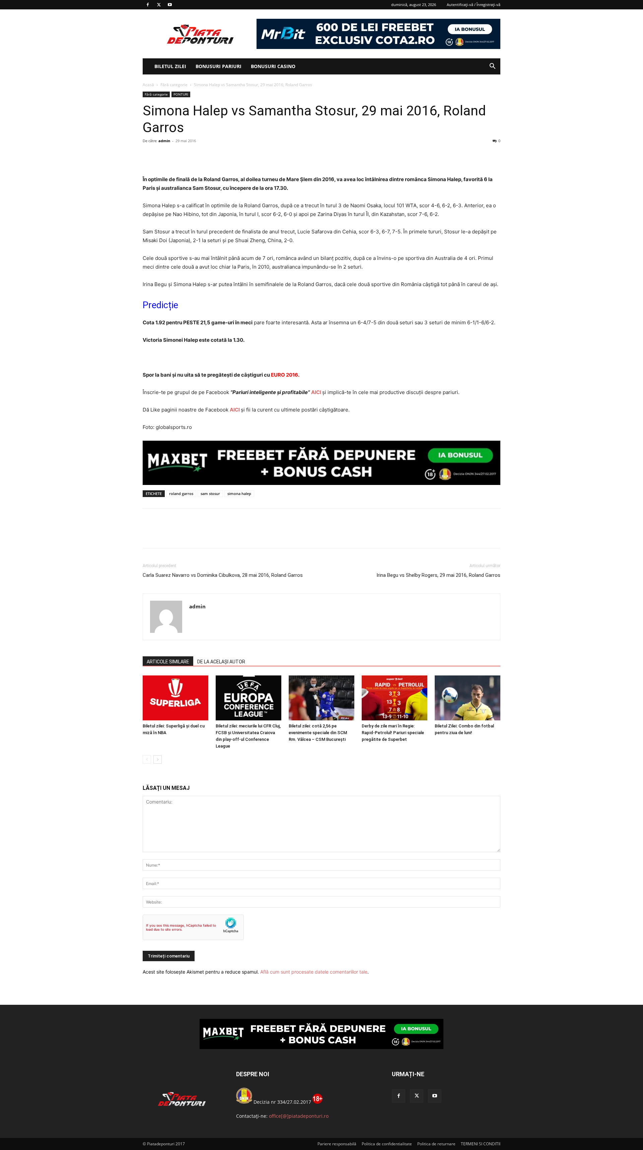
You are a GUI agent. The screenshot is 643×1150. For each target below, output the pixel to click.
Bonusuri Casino (273, 66)
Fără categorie (174, 85)
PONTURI (180, 94)
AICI (316, 392)
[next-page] (157, 759)
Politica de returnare (436, 1144)
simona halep (239, 493)
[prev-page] (147, 759)
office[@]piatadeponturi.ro (299, 1116)
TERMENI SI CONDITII (480, 1144)
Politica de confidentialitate (387, 1144)
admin (164, 140)
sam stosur (210, 493)
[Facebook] (148, 4)
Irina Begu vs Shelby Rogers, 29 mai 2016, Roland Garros (438, 575)
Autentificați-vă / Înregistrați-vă (473, 4)
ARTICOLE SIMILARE (168, 661)
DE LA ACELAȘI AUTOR (221, 661)
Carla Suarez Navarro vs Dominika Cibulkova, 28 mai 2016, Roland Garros (223, 575)
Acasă (148, 85)
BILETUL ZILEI (170, 66)
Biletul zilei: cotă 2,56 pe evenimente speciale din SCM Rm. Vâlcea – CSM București (318, 732)
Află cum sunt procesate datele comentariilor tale (313, 972)
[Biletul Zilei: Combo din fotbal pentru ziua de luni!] (467, 698)
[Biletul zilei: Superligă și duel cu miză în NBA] (175, 698)
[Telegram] (211, 156)
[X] (159, 4)
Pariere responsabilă (336, 1144)
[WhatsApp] (195, 156)
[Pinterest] (180, 156)
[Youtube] (170, 4)
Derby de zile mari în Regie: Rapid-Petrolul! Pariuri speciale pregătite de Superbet (393, 732)
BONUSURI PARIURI (218, 66)
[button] (492, 67)
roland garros (181, 493)
